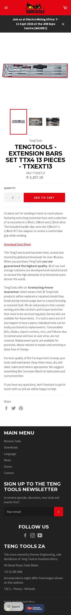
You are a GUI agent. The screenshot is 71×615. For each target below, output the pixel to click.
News (7, 460)
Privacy (17, 589)
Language (10, 454)
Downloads (11, 447)
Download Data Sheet (17, 244)
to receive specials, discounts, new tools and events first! (31, 500)
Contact (9, 473)
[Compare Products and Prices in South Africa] (34, 608)
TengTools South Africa (23, 601)
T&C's (7, 589)
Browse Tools (12, 441)
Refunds (29, 589)
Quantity (9, 188)
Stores (8, 466)
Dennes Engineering (42, 554)
